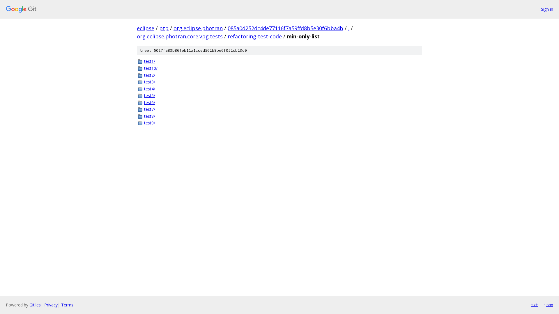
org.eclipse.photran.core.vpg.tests (180, 36)
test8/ (149, 116)
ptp (164, 28)
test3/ (149, 82)
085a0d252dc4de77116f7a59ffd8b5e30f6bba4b (285, 28)
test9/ (149, 123)
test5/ (149, 95)
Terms (67, 305)
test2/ (149, 75)
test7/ (149, 109)
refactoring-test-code (255, 36)
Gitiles (35, 305)
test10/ (151, 68)
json (548, 304)
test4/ (149, 89)
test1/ (149, 61)
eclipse (145, 28)
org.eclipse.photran (198, 28)
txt (534, 304)
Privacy (51, 305)
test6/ (149, 102)
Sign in (547, 9)
